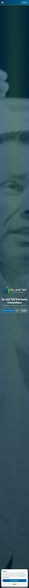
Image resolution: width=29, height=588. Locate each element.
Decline (14, 584)
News (17, 310)
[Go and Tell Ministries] (2, 2)
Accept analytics (14, 580)
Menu (25, 2)
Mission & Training (8, 310)
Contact (24, 310)
